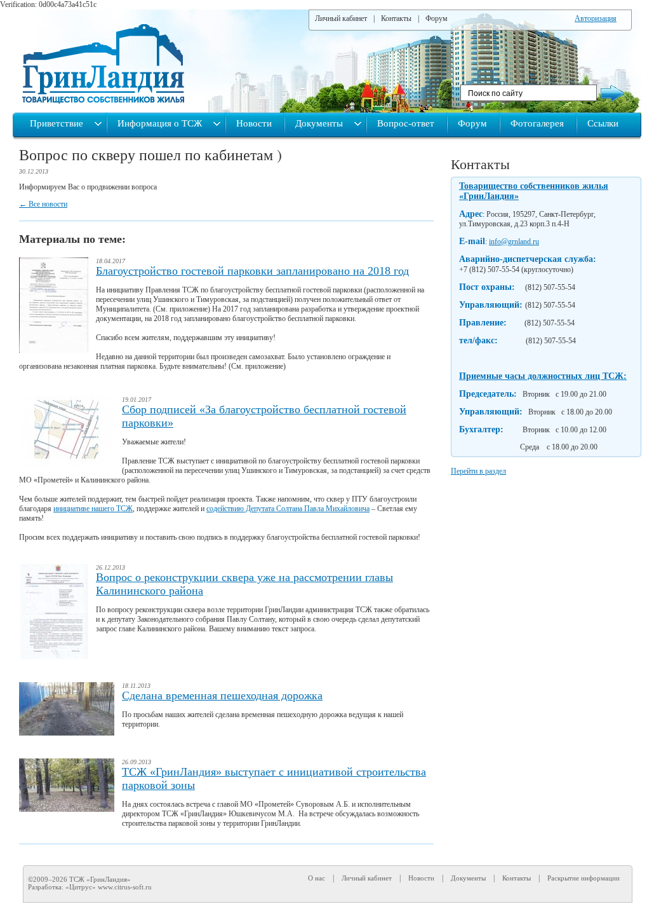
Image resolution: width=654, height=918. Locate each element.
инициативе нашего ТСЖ (93, 508)
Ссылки (602, 123)
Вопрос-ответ (405, 123)
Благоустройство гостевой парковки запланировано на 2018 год (252, 270)
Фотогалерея (537, 123)
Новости (254, 123)
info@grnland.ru (514, 241)
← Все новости (43, 204)
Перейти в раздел (478, 471)
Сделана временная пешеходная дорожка (222, 695)
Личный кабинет (341, 18)
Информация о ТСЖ (160, 123)
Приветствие (58, 123)
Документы (320, 123)
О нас (316, 878)
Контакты (396, 18)
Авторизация (596, 18)
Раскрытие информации (583, 878)
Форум (436, 18)
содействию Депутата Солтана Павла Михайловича (288, 508)
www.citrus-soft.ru (125, 887)
